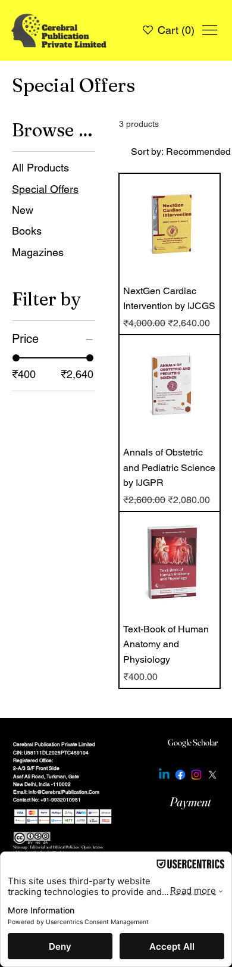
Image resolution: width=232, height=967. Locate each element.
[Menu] (209, 30)
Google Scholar (193, 742)
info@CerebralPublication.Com (64, 792)
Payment (190, 801)
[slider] (16, 358)
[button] (178, 30)
